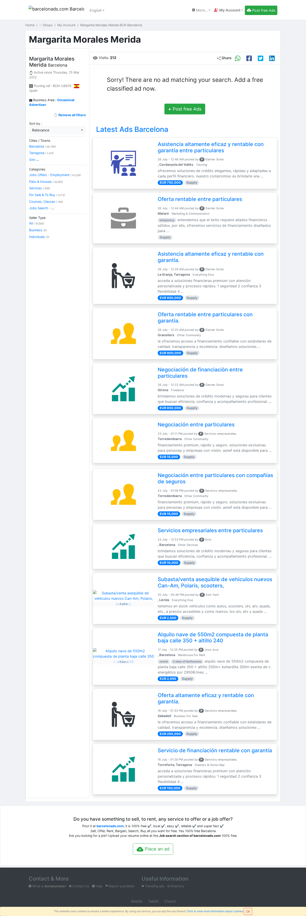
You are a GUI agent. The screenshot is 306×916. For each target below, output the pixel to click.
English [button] (96, 10)
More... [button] (201, 10)
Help (99, 886)
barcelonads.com (110, 826)
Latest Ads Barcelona (132, 129)
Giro (34, 159)
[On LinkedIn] (272, 58)
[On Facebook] (249, 58)
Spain (33, 90)
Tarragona (41, 153)
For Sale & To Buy (47, 195)
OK (248, 911)
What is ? (48, 886)
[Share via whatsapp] (238, 58)
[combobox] (57, 130)
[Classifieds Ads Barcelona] (56, 10)
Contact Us (80, 886)
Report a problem (121, 886)
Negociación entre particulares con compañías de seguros (215, 478)
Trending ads (154, 886)
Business (38, 230)
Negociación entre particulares (196, 424)
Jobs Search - (41, 208)
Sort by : (35, 123)
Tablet (153, 901)
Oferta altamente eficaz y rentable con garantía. (206, 698)
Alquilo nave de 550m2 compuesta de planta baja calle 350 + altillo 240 (213, 637)
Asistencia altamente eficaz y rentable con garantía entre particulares (211, 147)
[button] (228, 10)
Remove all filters (72, 115)
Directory (177, 886)
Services (39, 188)
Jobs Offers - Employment (55, 175)
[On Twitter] (260, 58)
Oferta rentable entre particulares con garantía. (205, 317)
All (36, 223)
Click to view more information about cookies (215, 911)
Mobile (136, 901)
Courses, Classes (46, 201)
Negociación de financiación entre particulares (200, 372)
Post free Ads (184, 109)
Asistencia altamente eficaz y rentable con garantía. (211, 257)
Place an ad (156, 849)
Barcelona (42, 146)
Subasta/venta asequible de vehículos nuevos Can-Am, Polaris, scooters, (215, 582)
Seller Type (37, 218)
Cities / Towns (39, 140)
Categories (37, 169)
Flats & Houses (46, 181)
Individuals (39, 237)
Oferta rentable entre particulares (200, 199)
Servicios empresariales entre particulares (210, 530)
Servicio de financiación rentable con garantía (215, 750)
